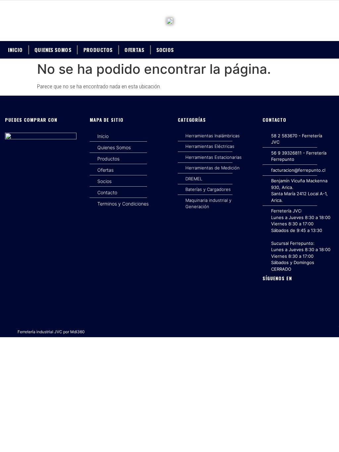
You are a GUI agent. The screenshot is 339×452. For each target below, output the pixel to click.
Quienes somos (53, 49)
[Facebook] (269, 298)
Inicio (15, 49)
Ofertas (134, 49)
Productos (98, 49)
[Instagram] (283, 298)
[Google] (297, 298)
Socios (165, 49)
